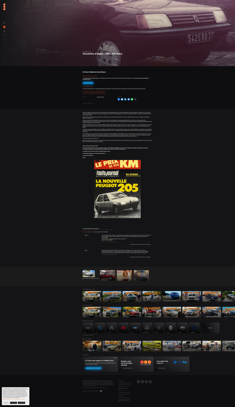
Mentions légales (121, 381)
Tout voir (210, 328)
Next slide (233, 296)
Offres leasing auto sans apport (124, 392)
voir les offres (88, 82)
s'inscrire (92, 231)
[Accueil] (4, 6)
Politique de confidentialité (7, 399)
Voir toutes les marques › (88, 335)
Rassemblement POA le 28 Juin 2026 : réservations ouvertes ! (124, 400)
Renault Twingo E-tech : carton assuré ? (152, 316)
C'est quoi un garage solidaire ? (210, 350)
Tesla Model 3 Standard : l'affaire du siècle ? (212, 316)
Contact (120, 390)
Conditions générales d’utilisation (124, 382)
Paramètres (6, 402)
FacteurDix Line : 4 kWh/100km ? (130, 350)
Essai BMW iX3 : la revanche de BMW (190, 316)
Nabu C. (86, 235)
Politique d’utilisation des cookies (19, 399)
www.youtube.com (122, 238)
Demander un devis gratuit (93, 368)
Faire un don (162, 368)
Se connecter (86, 231)
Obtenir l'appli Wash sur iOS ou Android (94, 92)
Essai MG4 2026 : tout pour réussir (170, 316)
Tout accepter (21, 402)
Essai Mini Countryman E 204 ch (124, 394)
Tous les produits (127, 368)
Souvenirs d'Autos (100, 97)
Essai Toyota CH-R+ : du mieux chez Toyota (112, 316)
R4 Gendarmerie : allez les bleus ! (170, 300)
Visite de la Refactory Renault (189, 350)
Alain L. (86, 250)
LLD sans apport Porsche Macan (124, 397)
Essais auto (120, 396)
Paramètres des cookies (122, 386)
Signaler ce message (106, 244)
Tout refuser (13, 402)
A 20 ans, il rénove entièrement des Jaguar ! (92, 350)
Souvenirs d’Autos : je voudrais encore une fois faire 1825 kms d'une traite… (125, 279)
